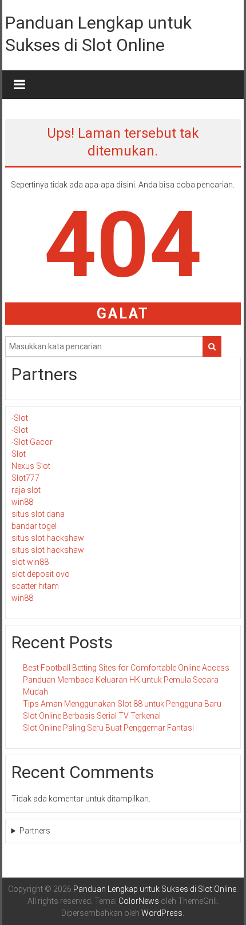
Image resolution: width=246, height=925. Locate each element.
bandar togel (34, 526)
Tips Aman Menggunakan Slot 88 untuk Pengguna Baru (122, 703)
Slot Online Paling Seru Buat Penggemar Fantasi (108, 727)
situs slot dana (38, 514)
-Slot (19, 417)
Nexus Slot (30, 466)
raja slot (26, 490)
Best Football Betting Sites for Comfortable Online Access (126, 667)
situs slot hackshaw (47, 538)
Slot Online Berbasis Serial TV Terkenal (92, 715)
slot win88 (30, 562)
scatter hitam (35, 586)
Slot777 (25, 478)
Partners (34, 830)
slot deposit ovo (40, 574)
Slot (18, 453)
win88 (22, 502)
